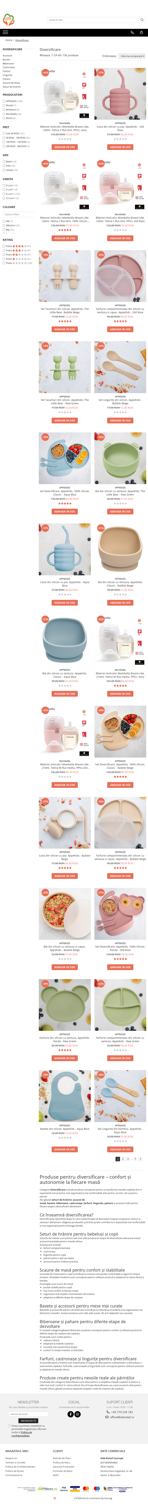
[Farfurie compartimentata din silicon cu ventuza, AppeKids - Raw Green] (120, 1005)
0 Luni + (10, 185)
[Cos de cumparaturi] (141, 32)
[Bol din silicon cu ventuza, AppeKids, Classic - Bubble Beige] (120, 549)
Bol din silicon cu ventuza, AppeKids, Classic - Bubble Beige (120, 583)
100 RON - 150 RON (16, 141)
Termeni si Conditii (15, 1462)
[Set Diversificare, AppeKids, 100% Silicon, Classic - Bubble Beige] (120, 732)
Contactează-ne (13, 1475)
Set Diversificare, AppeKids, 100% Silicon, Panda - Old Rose (120, 948)
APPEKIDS (11, 101)
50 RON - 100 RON (15, 137)
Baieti (9, 161)
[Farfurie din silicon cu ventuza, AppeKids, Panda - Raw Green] (65, 1005)
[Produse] (6, 33)
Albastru (10, 225)
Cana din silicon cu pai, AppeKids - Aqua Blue (64, 583)
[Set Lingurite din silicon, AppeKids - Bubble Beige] (120, 367)
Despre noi (11, 1458)
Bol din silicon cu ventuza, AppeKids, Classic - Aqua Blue (64, 675)
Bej (7, 229)
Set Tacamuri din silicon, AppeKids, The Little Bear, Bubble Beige (65, 310)
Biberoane (8, 63)
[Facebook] (71, 1414)
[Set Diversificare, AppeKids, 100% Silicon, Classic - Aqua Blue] (65, 458)
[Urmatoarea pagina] (140, 1159)
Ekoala (9, 105)
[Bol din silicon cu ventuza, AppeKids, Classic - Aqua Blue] (65, 641)
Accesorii (7, 55)
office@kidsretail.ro (121, 1417)
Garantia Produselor (64, 1466)
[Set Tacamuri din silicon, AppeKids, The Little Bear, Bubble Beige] (65, 276)
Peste (9, 246)
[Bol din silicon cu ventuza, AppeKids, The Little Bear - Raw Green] (120, 458)
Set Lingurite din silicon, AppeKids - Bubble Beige (120, 401)
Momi (9, 118)
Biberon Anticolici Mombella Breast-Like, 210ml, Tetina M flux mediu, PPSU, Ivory (120, 675)
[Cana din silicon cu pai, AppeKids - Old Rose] (120, 94)
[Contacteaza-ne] (132, 32)
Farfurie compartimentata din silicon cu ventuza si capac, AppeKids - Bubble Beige (120, 857)
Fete (8, 165)
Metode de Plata (62, 1458)
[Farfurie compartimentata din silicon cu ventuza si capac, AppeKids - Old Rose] (120, 276)
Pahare (6, 79)
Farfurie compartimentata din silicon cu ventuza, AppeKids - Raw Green (120, 1039)
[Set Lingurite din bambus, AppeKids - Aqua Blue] (120, 1096)
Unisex (9, 170)
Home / (10, 40)
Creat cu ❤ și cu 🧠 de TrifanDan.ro (55, 1498)
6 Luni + (10, 193)
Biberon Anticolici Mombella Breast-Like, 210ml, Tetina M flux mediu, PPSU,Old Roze (64, 766)
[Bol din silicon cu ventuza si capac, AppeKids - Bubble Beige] (65, 914)
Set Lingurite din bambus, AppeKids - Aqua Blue (120, 1130)
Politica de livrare (14, 1471)
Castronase (9, 67)
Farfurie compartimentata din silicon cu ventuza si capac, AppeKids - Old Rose (120, 310)
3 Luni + (10, 189)
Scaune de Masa (11, 82)
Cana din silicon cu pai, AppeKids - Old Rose (120, 128)
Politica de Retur (61, 1462)
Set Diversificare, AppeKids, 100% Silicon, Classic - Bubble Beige (120, 766)
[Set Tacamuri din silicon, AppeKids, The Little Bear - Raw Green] (65, 367)
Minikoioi (11, 109)
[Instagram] (77, 1414)
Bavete (6, 59)
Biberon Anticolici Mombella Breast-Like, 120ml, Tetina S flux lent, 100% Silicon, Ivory (64, 219)
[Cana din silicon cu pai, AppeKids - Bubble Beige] (65, 823)
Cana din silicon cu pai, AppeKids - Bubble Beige (64, 857)
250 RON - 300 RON (16, 146)
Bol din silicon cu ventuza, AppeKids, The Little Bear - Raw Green (120, 492)
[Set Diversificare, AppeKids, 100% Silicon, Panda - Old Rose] (120, 914)
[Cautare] (142, 20)
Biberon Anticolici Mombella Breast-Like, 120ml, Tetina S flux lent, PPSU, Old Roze (120, 219)
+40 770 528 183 (121, 1412)
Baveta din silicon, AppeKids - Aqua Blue (64, 1128)
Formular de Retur (63, 1471)
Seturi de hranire (12, 86)
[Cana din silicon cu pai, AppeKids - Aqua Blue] (65, 549)
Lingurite (7, 75)
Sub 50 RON (12, 133)
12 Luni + (11, 198)
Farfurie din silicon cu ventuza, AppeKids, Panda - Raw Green (65, 1039)
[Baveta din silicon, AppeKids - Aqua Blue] (65, 1096)
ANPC (56, 1475)
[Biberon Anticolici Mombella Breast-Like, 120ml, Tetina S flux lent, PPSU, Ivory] (65, 94)
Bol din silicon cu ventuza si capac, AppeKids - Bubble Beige (65, 948)
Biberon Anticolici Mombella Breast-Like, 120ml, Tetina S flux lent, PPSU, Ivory (64, 128)
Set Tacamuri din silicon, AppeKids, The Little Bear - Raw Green (65, 401)
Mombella (11, 114)
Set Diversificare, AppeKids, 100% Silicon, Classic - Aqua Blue (65, 492)
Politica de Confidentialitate (22, 1434)
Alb (7, 221)
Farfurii (6, 71)
